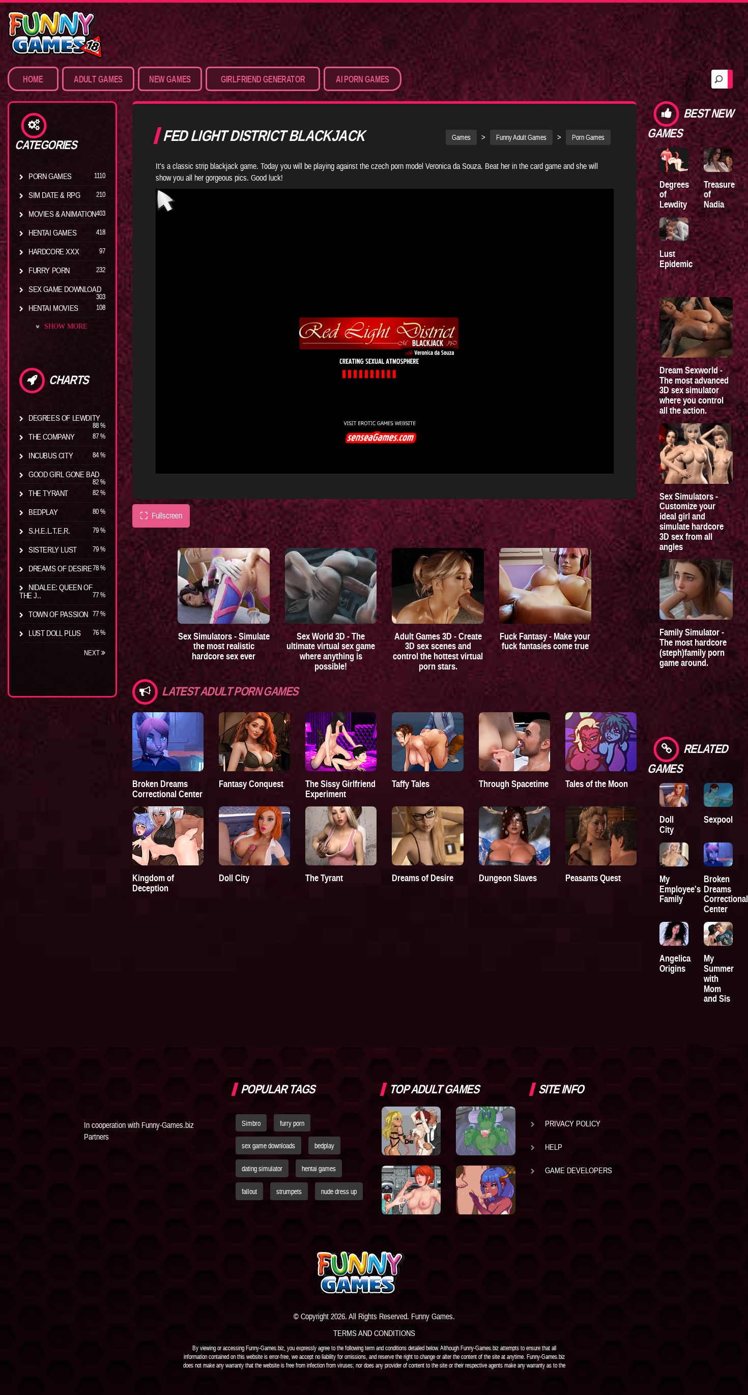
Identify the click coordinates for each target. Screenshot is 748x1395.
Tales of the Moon (596, 783)
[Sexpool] (718, 795)
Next (92, 653)
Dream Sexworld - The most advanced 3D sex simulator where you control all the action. (694, 390)
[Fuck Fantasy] (545, 586)
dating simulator (262, 1169)
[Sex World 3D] (331, 586)
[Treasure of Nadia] (718, 159)
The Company (51, 436)
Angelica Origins (675, 963)
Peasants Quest (593, 878)
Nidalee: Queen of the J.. (55, 591)
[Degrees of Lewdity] (673, 159)
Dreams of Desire (60, 568)
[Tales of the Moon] (601, 741)
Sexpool (718, 819)
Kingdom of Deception (153, 883)
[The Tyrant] (341, 835)
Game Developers (578, 1170)
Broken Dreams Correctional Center (167, 788)
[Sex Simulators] (224, 586)
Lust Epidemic (676, 258)
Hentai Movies (53, 307)
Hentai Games (52, 232)
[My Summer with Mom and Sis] (718, 934)
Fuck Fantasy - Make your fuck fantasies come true (545, 641)
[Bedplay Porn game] (485, 1131)
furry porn (292, 1123)
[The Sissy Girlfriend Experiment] (341, 741)
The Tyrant (48, 493)
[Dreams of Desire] (427, 835)
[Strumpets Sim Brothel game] (485, 1190)
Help (553, 1146)
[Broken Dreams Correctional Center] (168, 741)
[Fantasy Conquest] (254, 741)
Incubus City (50, 455)
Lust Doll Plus (54, 632)
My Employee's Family (680, 889)
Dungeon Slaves (508, 878)
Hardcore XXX (53, 251)
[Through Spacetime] (514, 741)
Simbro (251, 1123)
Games (461, 137)
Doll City (234, 878)
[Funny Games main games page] (490, 1272)
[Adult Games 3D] (438, 586)
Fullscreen (161, 515)
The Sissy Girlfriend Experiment (340, 788)
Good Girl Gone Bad (63, 474)
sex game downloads (268, 1146)
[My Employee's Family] (673, 854)
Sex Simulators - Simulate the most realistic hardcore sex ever (224, 646)
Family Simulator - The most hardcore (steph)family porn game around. (693, 647)
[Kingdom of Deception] (168, 835)
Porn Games (50, 176)
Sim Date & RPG (54, 194)
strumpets (289, 1191)
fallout (249, 1191)
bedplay (324, 1146)
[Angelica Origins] (673, 934)
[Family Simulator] (696, 589)
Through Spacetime (514, 783)
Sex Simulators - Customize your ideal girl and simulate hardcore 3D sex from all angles (691, 521)
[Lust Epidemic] (673, 229)
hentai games (319, 1169)
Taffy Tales (410, 783)
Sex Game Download (64, 289)
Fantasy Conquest (251, 783)
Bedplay (42, 511)
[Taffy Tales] (427, 741)
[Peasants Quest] (601, 835)
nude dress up (339, 1191)
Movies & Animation (62, 213)
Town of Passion (58, 614)
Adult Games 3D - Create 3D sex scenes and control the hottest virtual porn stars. (438, 651)
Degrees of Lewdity (64, 417)
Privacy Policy (572, 1123)
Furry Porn (49, 270)
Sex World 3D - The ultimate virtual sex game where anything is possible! (330, 651)
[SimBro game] (411, 1131)
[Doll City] (254, 835)
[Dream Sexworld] (696, 327)
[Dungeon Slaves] (514, 835)
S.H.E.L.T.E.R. (49, 530)
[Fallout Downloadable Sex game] (411, 1190)
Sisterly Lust (52, 549)
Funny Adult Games (521, 137)
